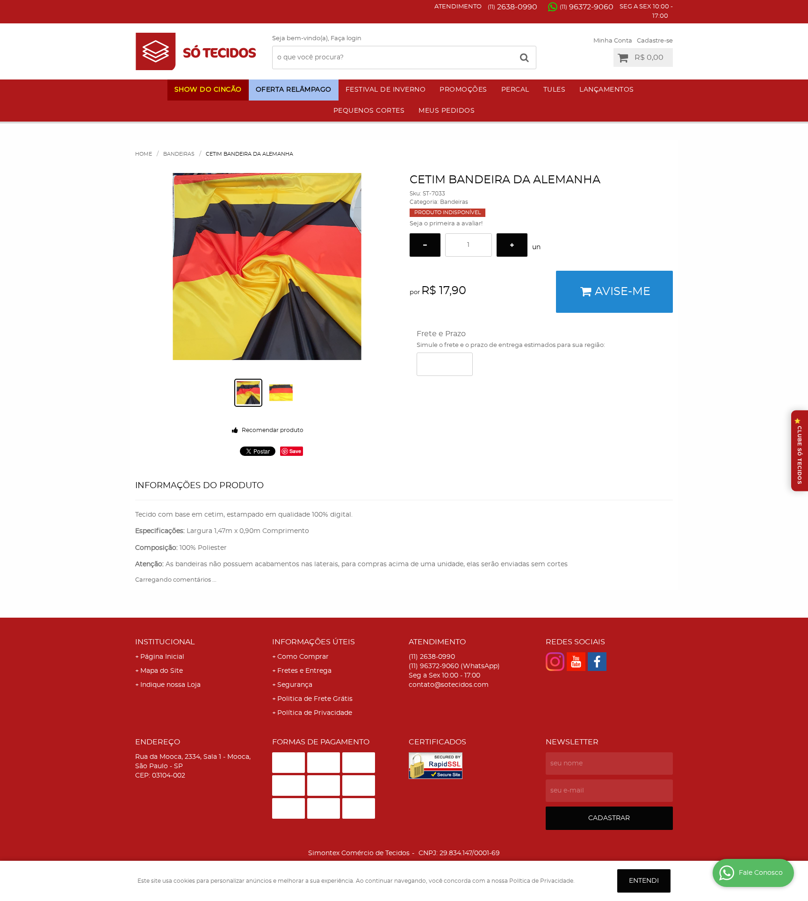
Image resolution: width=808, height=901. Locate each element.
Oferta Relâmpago (294, 89)
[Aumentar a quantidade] (512, 245)
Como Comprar (303, 657)
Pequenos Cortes (369, 111)
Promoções (463, 89)
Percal (515, 89)
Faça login (346, 39)
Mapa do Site (161, 671)
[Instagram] (555, 661)
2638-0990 (512, 7)
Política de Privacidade (314, 713)
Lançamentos (606, 89)
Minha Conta (612, 41)
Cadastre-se (655, 41)
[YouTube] (576, 661)
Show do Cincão (208, 89)
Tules (554, 89)
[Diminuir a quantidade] (425, 245)
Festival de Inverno (386, 89)
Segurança (294, 685)
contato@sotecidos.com (449, 685)
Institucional (165, 642)
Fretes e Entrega (304, 671)
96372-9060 (586, 7)
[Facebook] (597, 661)
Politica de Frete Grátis (315, 699)
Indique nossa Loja (170, 685)
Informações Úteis (313, 642)
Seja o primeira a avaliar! (446, 224)
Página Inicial (162, 657)
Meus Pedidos (446, 111)
